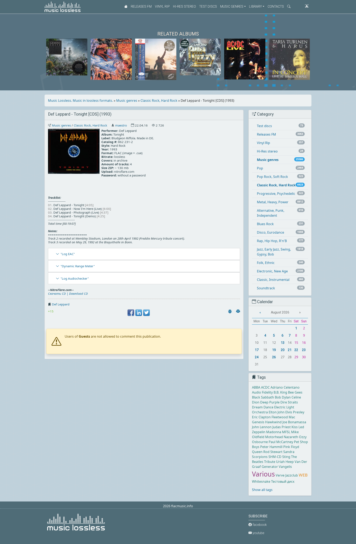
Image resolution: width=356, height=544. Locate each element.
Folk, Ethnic (266, 262)
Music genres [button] (231, 6)
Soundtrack (266, 288)
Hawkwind (273, 422)
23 (304, 350)
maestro (121, 125)
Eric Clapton (261, 417)
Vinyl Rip (162, 6)
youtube (258, 533)
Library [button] (255, 6)
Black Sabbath (263, 397)
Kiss (295, 427)
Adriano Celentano (285, 387)
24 (257, 357)
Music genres (126, 100)
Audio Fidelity (262, 392)
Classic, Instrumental (273, 279)
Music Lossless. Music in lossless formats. (80, 100)
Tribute (269, 461)
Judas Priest (281, 427)
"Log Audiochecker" (75, 278)
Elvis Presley (294, 412)
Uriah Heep (285, 461)
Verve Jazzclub (287, 475)
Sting (286, 456)
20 (283, 350)
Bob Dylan (283, 397)
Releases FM (141, 6)
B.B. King (280, 392)
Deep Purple (270, 402)
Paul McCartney (281, 442)
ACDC (265, 387)
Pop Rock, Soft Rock (272, 176)
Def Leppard (60, 304)
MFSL (286, 432)
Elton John (277, 412)
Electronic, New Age (272, 271)
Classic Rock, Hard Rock (159, 100)
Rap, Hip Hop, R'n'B (272, 241)
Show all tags (262, 489)
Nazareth (291, 437)
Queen (257, 451)
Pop (260, 168)
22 (296, 350)
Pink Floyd (291, 447)
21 (290, 350)
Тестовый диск (282, 481)
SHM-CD (274, 456)
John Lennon (262, 427)
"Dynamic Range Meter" (78, 266)
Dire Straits (289, 402)
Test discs (208, 6)
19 (274, 350)
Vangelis (285, 466)
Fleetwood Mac (283, 417)
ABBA (256, 387)
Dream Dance (262, 407)
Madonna (273, 432)
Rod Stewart (272, 451)
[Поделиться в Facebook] (131, 312)
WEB (303, 475)
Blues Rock (265, 224)
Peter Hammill (271, 447)
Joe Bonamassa (294, 422)
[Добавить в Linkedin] (138, 312)
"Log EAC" (68, 254)
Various (263, 473)
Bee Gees (295, 392)
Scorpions (260, 456)
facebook (259, 525)
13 (283, 343)
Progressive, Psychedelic (276, 193)
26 (274, 357)
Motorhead (274, 437)
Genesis (258, 422)
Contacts (276, 6)
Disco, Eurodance (270, 232)
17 (257, 350)
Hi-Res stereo (184, 6)
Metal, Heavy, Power (272, 202)
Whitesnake (261, 481)
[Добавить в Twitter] (146, 312)
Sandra (288, 451)
